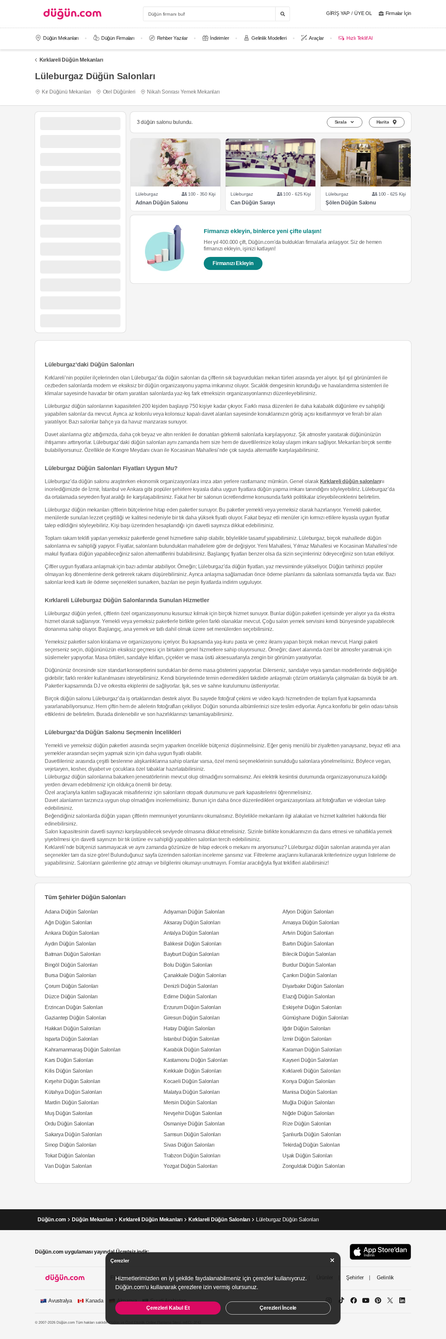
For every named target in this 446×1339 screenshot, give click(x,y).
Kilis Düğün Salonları (69, 1071)
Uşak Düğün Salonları (307, 1155)
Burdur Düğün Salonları (309, 965)
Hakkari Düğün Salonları (72, 1028)
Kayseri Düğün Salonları (310, 1060)
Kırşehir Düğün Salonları (72, 1081)
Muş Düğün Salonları (68, 1113)
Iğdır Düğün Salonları (306, 1028)
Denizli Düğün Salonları (190, 986)
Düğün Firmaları (118, 38)
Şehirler (355, 1277)
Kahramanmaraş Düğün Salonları (82, 1049)
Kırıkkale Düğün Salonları (192, 1071)
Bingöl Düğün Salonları (71, 965)
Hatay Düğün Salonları (189, 1028)
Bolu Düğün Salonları (188, 965)
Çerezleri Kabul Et (167, 1308)
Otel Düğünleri (119, 92)
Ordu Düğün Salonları (69, 1123)
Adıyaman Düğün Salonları (194, 912)
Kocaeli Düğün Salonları (191, 1081)
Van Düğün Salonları (68, 1166)
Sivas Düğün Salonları (189, 1145)
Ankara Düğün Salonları (72, 933)
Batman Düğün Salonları (73, 954)
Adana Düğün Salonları (71, 912)
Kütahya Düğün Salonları (73, 1092)
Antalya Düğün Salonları (191, 933)
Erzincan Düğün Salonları (74, 1007)
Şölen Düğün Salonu (351, 202)
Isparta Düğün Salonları (71, 1039)
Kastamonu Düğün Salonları (196, 1060)
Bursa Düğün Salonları (70, 975)
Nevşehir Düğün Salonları (193, 1113)
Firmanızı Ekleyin (233, 263)
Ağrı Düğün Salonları (68, 922)
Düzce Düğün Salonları (71, 996)
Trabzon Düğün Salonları (192, 1155)
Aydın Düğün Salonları (70, 943)
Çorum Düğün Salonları (71, 986)
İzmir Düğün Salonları (306, 1039)
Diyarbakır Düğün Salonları (313, 986)
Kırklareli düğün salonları (350, 481)
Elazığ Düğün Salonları (308, 996)
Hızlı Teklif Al (359, 38)
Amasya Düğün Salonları (310, 922)
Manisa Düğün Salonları (309, 1092)
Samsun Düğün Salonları (192, 1134)
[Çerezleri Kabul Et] (332, 1260)
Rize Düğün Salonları (306, 1123)
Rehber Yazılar (172, 38)
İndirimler (219, 38)
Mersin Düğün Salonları (190, 1102)
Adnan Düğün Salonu (161, 202)
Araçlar (316, 38)
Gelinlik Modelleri (268, 38)
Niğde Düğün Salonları (308, 1113)
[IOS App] (380, 1252)
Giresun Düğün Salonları (191, 1017)
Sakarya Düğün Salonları (73, 1134)
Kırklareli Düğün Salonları (311, 1071)
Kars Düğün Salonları (69, 1060)
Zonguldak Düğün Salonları (313, 1166)
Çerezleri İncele (278, 1308)
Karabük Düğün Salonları (192, 1049)
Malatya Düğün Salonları (191, 1092)
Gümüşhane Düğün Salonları (315, 1017)
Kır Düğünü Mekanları (66, 92)
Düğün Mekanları (61, 38)
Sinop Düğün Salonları (70, 1145)
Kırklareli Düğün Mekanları (71, 60)
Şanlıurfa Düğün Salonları (311, 1134)
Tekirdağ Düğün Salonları (311, 1145)
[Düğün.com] (72, 14)
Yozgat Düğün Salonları (190, 1166)
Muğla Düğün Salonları (308, 1102)
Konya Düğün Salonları (308, 1081)
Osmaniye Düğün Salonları (194, 1123)
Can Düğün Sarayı (253, 202)
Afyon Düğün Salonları (308, 912)
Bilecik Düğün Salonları (309, 954)
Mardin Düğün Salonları (72, 1102)
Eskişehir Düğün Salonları (312, 1007)
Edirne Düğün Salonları (190, 996)
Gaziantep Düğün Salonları (75, 1017)
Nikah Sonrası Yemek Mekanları (183, 92)
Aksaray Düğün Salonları (192, 922)
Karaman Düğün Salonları (311, 1049)
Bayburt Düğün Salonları (191, 954)
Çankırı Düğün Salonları (309, 975)
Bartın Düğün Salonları (308, 943)
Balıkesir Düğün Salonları (192, 943)
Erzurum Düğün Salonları (192, 1007)
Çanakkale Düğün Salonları (195, 975)
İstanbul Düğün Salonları (191, 1039)
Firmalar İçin (398, 13)
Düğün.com (52, 1219)
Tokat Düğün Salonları (70, 1155)
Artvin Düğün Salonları (308, 933)
